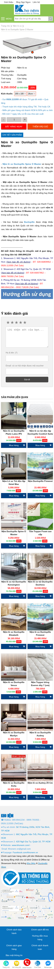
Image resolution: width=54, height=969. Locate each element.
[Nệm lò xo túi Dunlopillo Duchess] (40, 566)
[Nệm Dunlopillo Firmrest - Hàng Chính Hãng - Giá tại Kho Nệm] (40, 466)
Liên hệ (36, 2)
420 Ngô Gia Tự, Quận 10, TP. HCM (33, 841)
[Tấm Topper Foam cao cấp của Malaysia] (40, 516)
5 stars (24, 322)
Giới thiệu (8, 2)
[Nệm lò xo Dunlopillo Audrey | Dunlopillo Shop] (40, 717)
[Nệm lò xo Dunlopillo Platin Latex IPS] (13, 415)
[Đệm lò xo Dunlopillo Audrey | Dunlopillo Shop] (40, 767)
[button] (21, 52)
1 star (8, 322)
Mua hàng (14, 445)
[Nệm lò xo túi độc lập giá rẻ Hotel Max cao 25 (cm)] (13, 466)
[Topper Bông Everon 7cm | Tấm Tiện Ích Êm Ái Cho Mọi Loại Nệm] (40, 667)
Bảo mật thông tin (14, 955)
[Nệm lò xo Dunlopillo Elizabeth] (13, 616)
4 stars (20, 322)
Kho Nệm (31, 863)
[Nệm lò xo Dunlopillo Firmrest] (40, 616)
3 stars (16, 322)
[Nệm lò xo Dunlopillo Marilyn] (13, 717)
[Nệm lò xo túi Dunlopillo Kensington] (13, 566)
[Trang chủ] (27, 9)
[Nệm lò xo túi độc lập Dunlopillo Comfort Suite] (40, 415)
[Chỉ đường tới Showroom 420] (27, 912)
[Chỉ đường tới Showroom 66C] (27, 895)
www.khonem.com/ (21, 845)
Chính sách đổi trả (40, 929)
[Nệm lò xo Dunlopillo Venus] (13, 667)
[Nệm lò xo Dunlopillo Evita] (13, 767)
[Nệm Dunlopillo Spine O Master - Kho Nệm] (13, 516)
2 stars (12, 322)
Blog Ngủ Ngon (23, 2)
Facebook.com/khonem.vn (25, 852)
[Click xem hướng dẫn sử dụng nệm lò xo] (27, 294)
